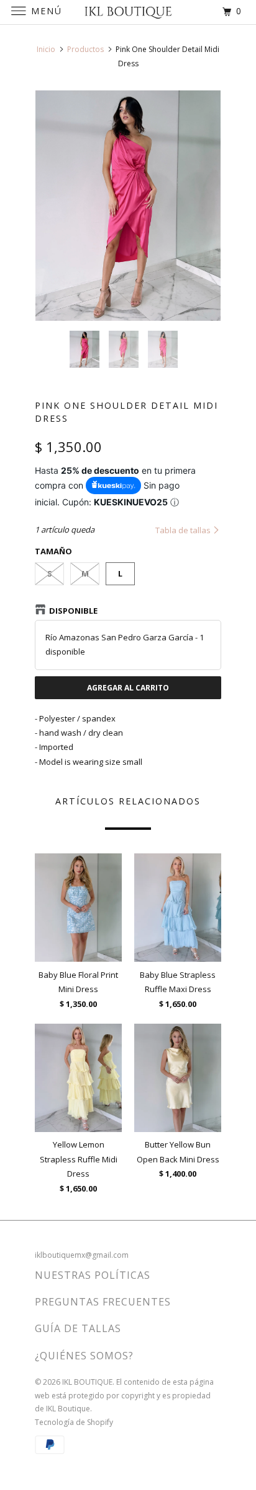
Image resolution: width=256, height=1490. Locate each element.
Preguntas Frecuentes (103, 1302)
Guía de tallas (78, 1328)
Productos (85, 49)
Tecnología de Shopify (74, 1422)
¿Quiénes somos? (84, 1355)
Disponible (73, 610)
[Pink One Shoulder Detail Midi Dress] (128, 206)
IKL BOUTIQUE (87, 1382)
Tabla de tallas (184, 530)
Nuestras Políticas (92, 1275)
